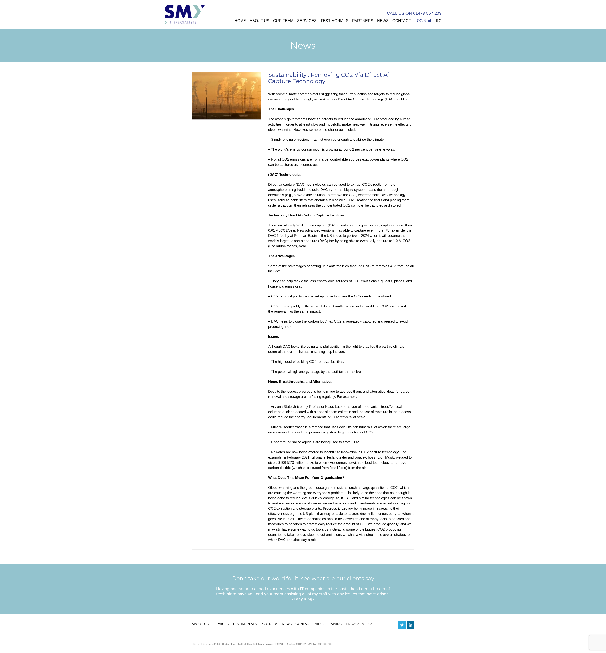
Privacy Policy (359, 624)
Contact (401, 21)
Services (307, 21)
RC (438, 21)
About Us (259, 21)
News (383, 21)
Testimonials (334, 21)
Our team (283, 21)
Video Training (328, 624)
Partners (362, 21)
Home (240, 21)
